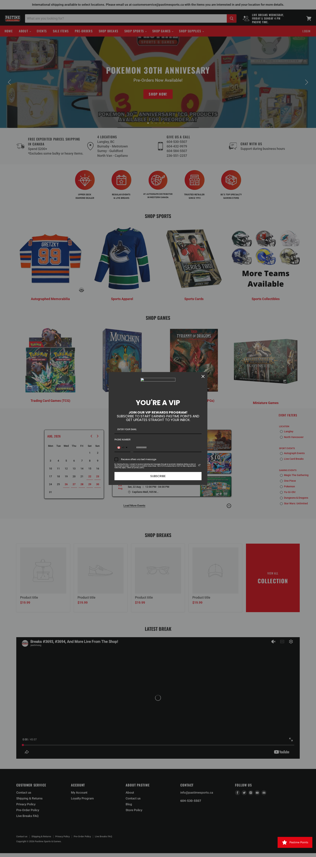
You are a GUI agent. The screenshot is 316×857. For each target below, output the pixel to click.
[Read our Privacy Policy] (199, 465)
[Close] (203, 376)
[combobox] (122, 447)
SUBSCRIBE (158, 476)
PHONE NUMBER (122, 439)
